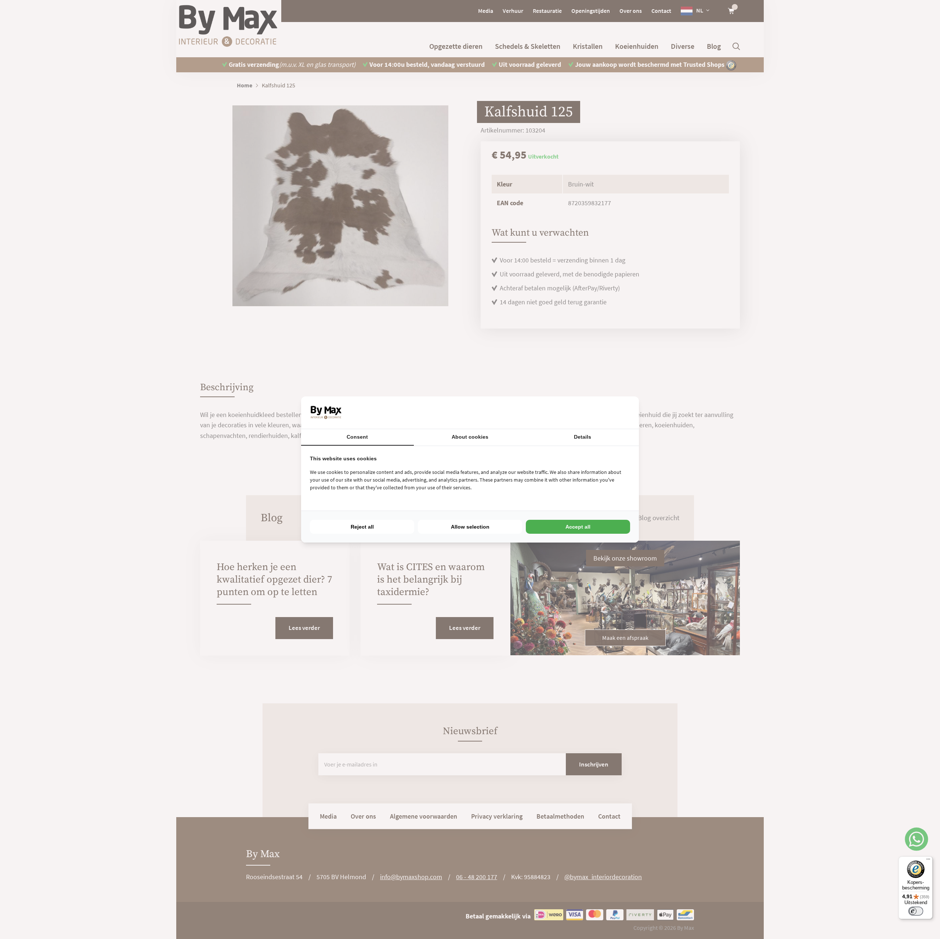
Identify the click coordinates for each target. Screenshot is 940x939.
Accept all (577, 527)
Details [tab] (582, 437)
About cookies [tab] (470, 437)
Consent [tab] (357, 437)
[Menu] (928, 860)
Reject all (362, 527)
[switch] (915, 911)
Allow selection (470, 527)
